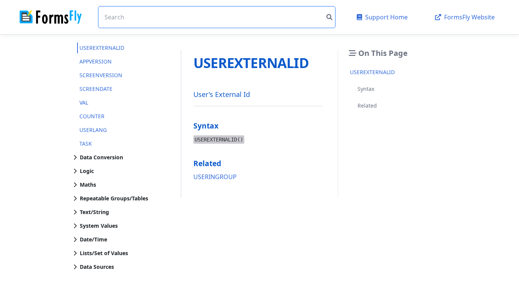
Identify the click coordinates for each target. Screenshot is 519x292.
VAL (83, 102)
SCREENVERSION (100, 75)
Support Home (386, 17)
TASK (85, 143)
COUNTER (91, 116)
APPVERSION (95, 61)
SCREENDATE (95, 88)
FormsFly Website (469, 17)
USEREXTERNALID (101, 47)
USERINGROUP (215, 177)
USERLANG (93, 129)
